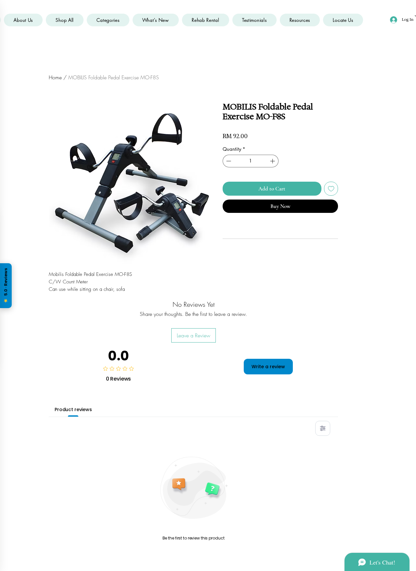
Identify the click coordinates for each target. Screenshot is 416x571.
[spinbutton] (250, 161)
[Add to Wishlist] (331, 189)
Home (55, 77)
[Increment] (273, 161)
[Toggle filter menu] (322, 428)
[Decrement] (228, 161)
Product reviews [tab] (73, 409)
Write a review (268, 366)
